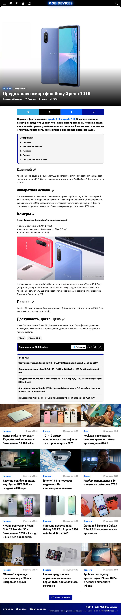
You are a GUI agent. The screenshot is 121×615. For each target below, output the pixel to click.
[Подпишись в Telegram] (10, 3)
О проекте (8, 609)
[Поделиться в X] (49, 112)
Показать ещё (62, 597)
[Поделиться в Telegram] (28, 112)
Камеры (27, 151)
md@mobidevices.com (108, 611)
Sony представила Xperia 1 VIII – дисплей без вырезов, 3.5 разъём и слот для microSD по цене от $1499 (59, 390)
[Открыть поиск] (116, 3)
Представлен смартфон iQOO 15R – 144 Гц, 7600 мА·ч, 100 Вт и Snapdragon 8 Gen (58, 371)
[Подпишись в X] (16, 3)
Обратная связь (37, 609)
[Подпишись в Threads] (23, 3)
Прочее (26, 155)
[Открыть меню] (4, 3)
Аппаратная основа (32, 146)
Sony (22, 338)
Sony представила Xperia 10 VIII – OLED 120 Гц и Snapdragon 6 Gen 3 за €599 (58, 363)
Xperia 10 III (35, 338)
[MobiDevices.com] (60, 3)
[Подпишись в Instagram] (29, 3)
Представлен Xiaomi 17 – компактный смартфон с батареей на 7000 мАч (56, 398)
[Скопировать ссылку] (93, 112)
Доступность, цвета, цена (35, 159)
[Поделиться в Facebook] (71, 112)
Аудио (44, 99)
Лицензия (21, 609)
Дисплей (27, 142)
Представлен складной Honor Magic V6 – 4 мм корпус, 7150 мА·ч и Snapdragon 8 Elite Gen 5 (60, 380)
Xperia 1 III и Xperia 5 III (61, 119)
